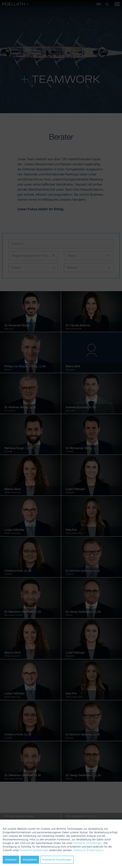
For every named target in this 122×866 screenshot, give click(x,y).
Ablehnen (11, 859)
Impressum (79, 850)
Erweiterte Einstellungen (87, 843)
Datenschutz (96, 850)
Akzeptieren (30, 859)
